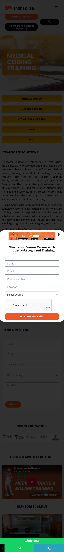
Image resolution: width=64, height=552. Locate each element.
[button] (60, 234)
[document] (32, 276)
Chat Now (32, 541)
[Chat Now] (19, 548)
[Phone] (49, 548)
